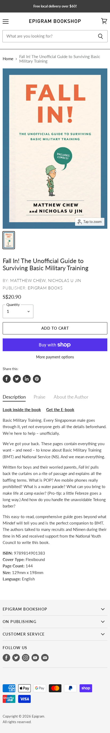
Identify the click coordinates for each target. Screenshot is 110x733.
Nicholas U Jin (64, 280)
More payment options (55, 357)
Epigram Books (45, 287)
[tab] (14, 398)
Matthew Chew (28, 280)
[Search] (100, 36)
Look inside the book (22, 409)
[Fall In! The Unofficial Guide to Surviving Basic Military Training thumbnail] (8, 240)
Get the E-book (60, 409)
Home (8, 58)
